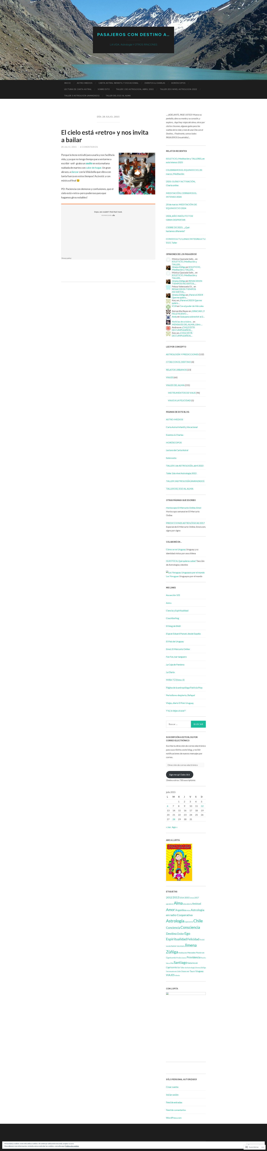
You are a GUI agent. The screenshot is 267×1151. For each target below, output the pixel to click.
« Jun (168, 827)
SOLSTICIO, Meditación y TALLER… (186, 268)
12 (202, 806)
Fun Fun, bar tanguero (176, 656)
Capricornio (189, 922)
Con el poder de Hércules (192, 306)
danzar (75, 171)
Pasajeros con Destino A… (133, 34)
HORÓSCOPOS (178, 83)
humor (173, 946)
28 (174, 819)
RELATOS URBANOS (176, 369)
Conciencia (173, 927)
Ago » (174, 827)
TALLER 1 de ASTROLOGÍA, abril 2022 (135, 89)
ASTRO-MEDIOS (84, 83)
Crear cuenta (172, 1087)
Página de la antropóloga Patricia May (184, 687)
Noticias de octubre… (182, 321)
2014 (182, 898)
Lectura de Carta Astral (78, 89)
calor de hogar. (94, 167)
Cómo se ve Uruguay (176, 549)
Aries (188, 910)
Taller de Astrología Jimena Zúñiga (193, 968)
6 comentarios (89, 147)
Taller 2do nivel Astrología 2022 (178, 89)
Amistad (196, 903)
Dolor (180, 933)
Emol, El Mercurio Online (178, 649)
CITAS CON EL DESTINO (178, 362)
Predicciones (181, 958)
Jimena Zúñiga (179, 267)
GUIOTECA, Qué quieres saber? (181, 561)
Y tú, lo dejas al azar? (176, 710)
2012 (169, 897)
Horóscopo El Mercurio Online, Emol (183, 507)
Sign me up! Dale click (179, 774)
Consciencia (190, 927)
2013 (176, 897)
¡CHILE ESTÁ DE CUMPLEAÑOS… (183, 328)
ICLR (174, 306)
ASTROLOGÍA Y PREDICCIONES (182, 354)
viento (177, 975)
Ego (187, 933)
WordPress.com (173, 1117)
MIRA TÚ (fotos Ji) (175, 679)
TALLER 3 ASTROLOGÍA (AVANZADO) (82, 96)
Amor (170, 909)
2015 (187, 897)
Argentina (180, 910)
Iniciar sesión (172, 1094)
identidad (180, 946)
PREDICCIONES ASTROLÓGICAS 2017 (185, 523)
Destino (171, 933)
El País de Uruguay (175, 641)
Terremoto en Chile (173, 971)
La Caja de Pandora (175, 664)
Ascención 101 (173, 595)
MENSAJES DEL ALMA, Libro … (187, 324)
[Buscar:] (186, 724)
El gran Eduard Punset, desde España (183, 633)
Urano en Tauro (188, 971)
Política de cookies (72, 1146)
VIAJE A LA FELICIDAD (179, 400)
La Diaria (170, 672)
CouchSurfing (172, 618)
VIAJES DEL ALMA (175, 385)
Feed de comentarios (176, 1110)
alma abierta (187, 904)
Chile (198, 920)
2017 (196, 898)
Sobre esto (104, 89)
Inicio (67, 83)
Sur (178, 967)
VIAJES (169, 377)
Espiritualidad (176, 939)
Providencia (193, 957)
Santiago (180, 962)
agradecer (169, 904)
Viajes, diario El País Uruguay (180, 703)
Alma (178, 903)
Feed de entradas (174, 1102)
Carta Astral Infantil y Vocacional (119, 83)
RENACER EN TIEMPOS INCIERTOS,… (187, 282)
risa (171, 963)
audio (89, 163)
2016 (192, 898)
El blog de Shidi (173, 626)
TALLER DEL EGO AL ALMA (118, 96)
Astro (168, 603)
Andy (174, 316)
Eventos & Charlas (155, 83)
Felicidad (193, 939)
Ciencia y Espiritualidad (177, 610)
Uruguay (199, 971)
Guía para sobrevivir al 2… (192, 316)
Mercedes (191, 953)
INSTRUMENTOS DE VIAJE (182, 392)
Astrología (175, 920)
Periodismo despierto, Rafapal (180, 695)
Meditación (182, 953)
